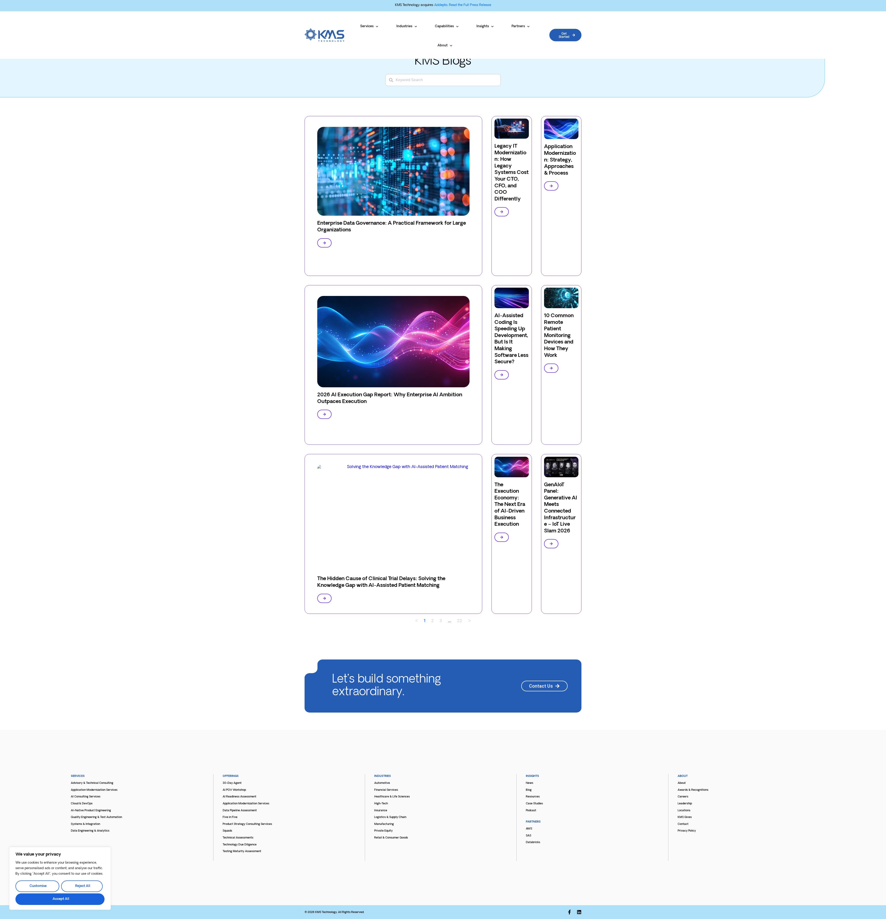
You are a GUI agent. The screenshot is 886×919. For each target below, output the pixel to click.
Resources (533, 796)
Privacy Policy (687, 830)
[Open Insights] (492, 26)
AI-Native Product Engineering (91, 810)
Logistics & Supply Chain (390, 817)
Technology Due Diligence (240, 844)
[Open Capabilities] (457, 26)
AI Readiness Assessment (239, 796)
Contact (683, 824)
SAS (528, 835)
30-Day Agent (232, 783)
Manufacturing (384, 824)
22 (459, 621)
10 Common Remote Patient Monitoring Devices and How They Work (559, 335)
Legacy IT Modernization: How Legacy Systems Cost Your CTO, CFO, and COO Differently (511, 173)
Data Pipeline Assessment (240, 810)
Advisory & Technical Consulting (92, 783)
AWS (529, 828)
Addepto (440, 5)
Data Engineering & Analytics (90, 830)
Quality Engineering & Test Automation (96, 817)
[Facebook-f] (569, 912)
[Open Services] (377, 26)
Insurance (380, 810)
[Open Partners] (528, 26)
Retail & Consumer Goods (391, 837)
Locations (684, 810)
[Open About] (451, 45)
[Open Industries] (416, 26)
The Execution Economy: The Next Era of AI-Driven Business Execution (509, 504)
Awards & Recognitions (693, 790)
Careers (683, 796)
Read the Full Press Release (470, 5)
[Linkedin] (579, 912)
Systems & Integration (85, 824)
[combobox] (443, 80)
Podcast (531, 810)
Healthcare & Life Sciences (392, 796)
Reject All (82, 886)
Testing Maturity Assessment (242, 851)
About (682, 783)
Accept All (61, 899)
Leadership (685, 803)
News (529, 783)
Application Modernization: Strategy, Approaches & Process (560, 160)
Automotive (382, 783)
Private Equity (383, 830)
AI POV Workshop (234, 790)
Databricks (533, 842)
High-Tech (381, 803)
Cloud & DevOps (82, 803)
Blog (529, 790)
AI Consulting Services (85, 796)
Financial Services (386, 790)
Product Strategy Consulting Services (247, 824)
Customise (38, 886)
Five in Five (230, 817)
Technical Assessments (238, 837)
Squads (227, 830)
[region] (60, 878)
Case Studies (534, 803)
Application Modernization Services (94, 790)
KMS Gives (685, 817)
